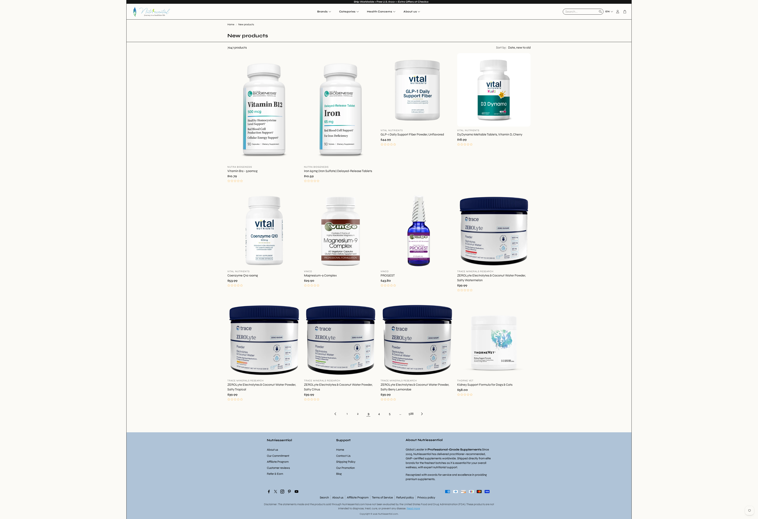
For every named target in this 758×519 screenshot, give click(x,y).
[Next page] (421, 413)
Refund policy (405, 497)
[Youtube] (296, 492)
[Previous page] (336, 413)
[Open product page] (264, 108)
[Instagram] (282, 492)
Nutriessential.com (353, 504)
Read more (413, 508)
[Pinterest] (289, 492)
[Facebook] (269, 492)
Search (324, 497)
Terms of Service (382, 497)
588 (411, 414)
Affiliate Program (358, 497)
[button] (583, 12)
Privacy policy (426, 497)
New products (246, 24)
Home (230, 24)
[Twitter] (275, 491)
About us (337, 497)
